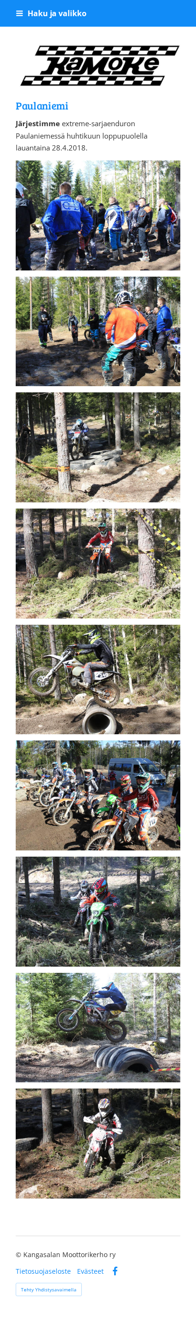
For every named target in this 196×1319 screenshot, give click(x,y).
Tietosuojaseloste (43, 1271)
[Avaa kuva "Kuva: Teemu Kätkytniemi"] (98, 215)
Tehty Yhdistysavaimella (49, 1289)
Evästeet (90, 1271)
